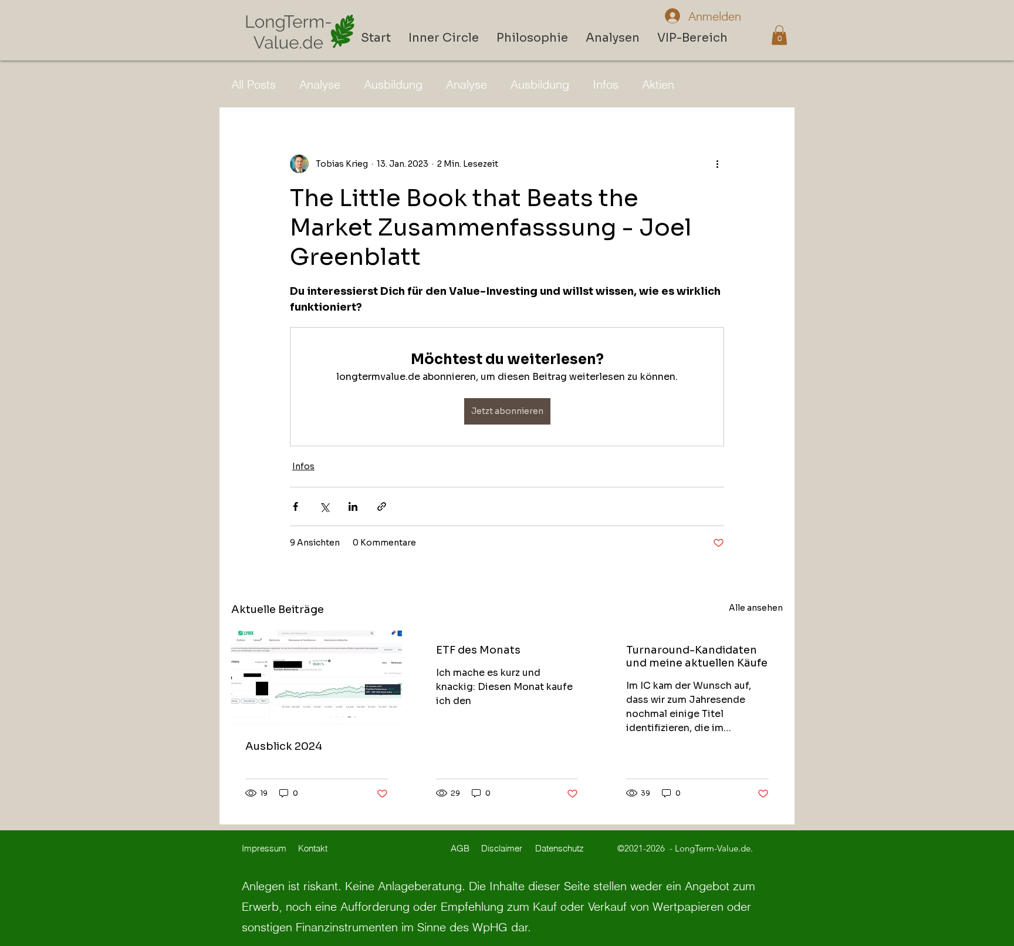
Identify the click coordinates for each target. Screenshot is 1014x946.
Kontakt (312, 848)
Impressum (264, 848)
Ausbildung (393, 84)
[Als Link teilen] (381, 506)
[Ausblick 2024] (316, 677)
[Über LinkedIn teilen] (353, 506)
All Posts (253, 84)
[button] (779, 35)
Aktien (658, 84)
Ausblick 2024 (283, 746)
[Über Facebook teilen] (295, 506)
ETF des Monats (478, 650)
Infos (605, 84)
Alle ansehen (756, 607)
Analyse (319, 84)
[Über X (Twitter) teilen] (324, 506)
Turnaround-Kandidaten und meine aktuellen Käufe (697, 656)
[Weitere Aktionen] (717, 164)
